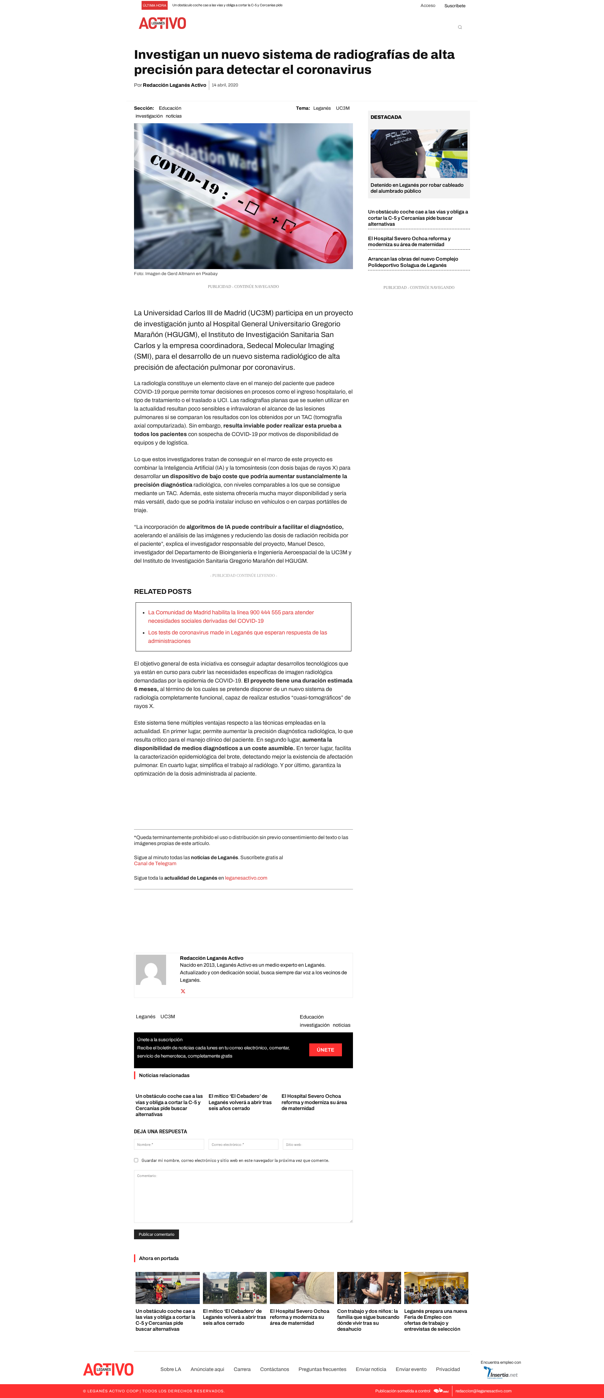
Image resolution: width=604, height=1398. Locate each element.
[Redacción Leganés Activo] (158, 975)
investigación (149, 116)
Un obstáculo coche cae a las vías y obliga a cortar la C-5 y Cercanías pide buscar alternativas (418, 217)
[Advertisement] (243, 802)
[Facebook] (390, 85)
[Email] (434, 85)
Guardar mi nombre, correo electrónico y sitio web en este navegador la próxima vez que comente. (235, 1160)
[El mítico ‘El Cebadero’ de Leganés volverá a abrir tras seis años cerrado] (235, 1288)
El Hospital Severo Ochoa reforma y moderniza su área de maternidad (314, 1102)
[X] (405, 85)
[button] (460, 27)
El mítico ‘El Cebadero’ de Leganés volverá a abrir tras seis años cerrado (240, 1102)
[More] (463, 85)
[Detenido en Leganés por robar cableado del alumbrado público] (419, 154)
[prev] (301, 5)
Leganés (322, 108)
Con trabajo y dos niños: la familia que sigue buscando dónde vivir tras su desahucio (368, 1320)
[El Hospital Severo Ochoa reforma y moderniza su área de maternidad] (302, 1288)
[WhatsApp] (419, 85)
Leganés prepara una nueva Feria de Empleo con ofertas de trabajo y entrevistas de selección (435, 1320)
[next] (311, 5)
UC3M (343, 108)
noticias (174, 116)
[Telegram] (448, 85)
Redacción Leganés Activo (174, 85)
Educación (170, 108)
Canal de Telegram (155, 863)
